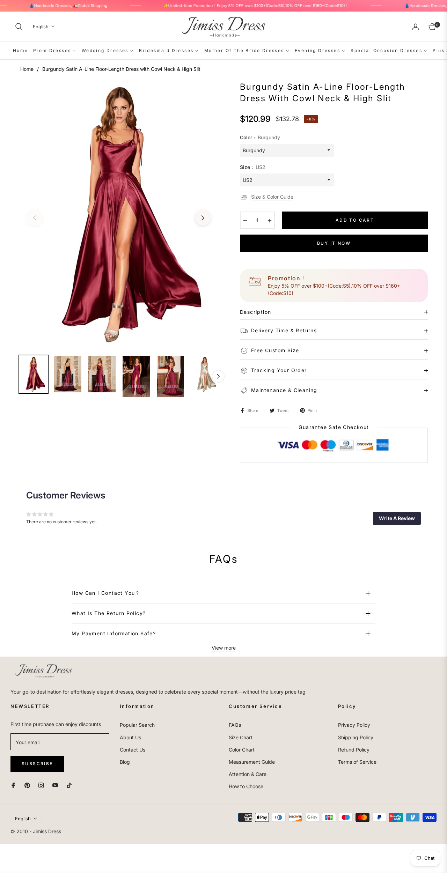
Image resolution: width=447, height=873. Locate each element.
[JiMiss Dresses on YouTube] (55, 784)
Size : (252, 167)
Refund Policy (353, 750)
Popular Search (137, 725)
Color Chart (242, 750)
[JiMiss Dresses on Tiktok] (70, 784)
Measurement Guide (252, 762)
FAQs (235, 725)
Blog (125, 762)
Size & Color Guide (272, 197)
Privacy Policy (354, 725)
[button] (18, 26)
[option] (118, 213)
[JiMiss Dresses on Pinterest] (27, 784)
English (41, 26)
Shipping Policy (355, 737)
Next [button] (203, 217)
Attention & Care (247, 774)
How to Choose (246, 786)
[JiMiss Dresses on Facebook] (13, 784)
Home (27, 69)
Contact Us (132, 750)
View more (224, 648)
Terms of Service (357, 762)
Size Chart (240, 737)
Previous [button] (34, 217)
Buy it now (334, 243)
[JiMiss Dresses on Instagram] (41, 784)
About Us (130, 737)
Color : (260, 137)
